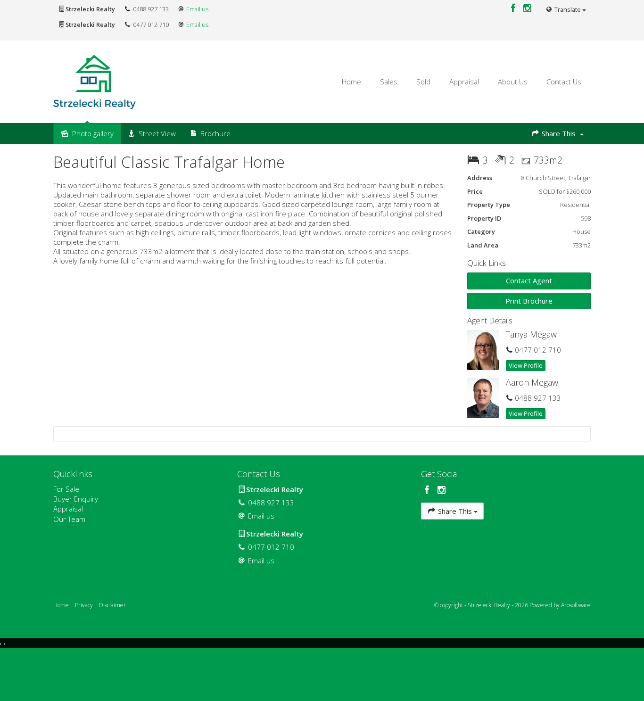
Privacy (84, 605)
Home (351, 81)
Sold (423, 81)
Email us (197, 9)
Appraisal (464, 81)
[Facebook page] (514, 8)
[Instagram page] (527, 8)
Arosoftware (576, 605)
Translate (567, 9)
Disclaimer (112, 605)
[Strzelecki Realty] (94, 81)
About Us (513, 81)
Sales (388, 81)
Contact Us (563, 81)
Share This (559, 133)
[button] (529, 301)
